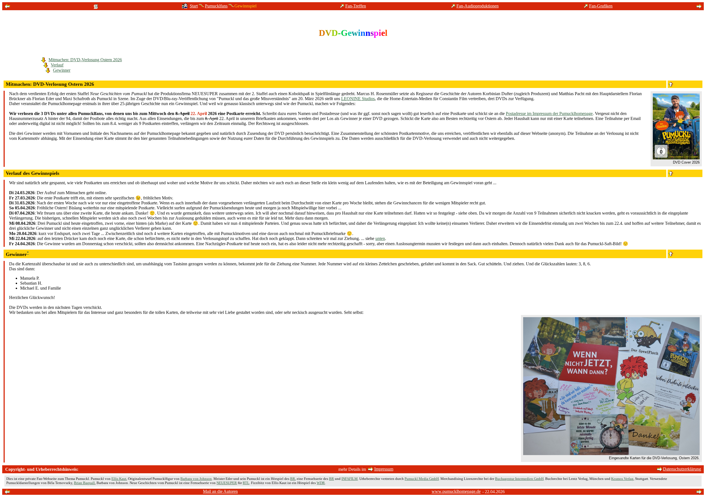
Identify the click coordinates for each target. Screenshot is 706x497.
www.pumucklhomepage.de (456, 491)
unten (380, 238)
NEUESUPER (226, 483)
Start (194, 6)
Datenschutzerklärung (682, 469)
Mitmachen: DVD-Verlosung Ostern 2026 (85, 59)
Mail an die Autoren (220, 491)
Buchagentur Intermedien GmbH (519, 479)
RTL (246, 483)
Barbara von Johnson (196, 479)
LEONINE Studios (358, 98)
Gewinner (61, 70)
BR (292, 479)
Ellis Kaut (118, 479)
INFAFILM (349, 479)
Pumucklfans (216, 6)
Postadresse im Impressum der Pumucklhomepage (549, 113)
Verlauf (57, 65)
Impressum (383, 469)
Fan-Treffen (355, 6)
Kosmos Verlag (622, 479)
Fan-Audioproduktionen (477, 6)
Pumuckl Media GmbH (422, 479)
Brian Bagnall (84, 483)
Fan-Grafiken (601, 6)
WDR (321, 483)
